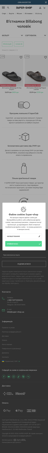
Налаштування (13, 236)
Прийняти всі (12, 244)
